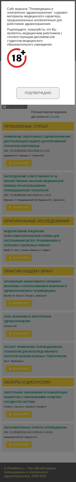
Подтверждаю (38, 93)
